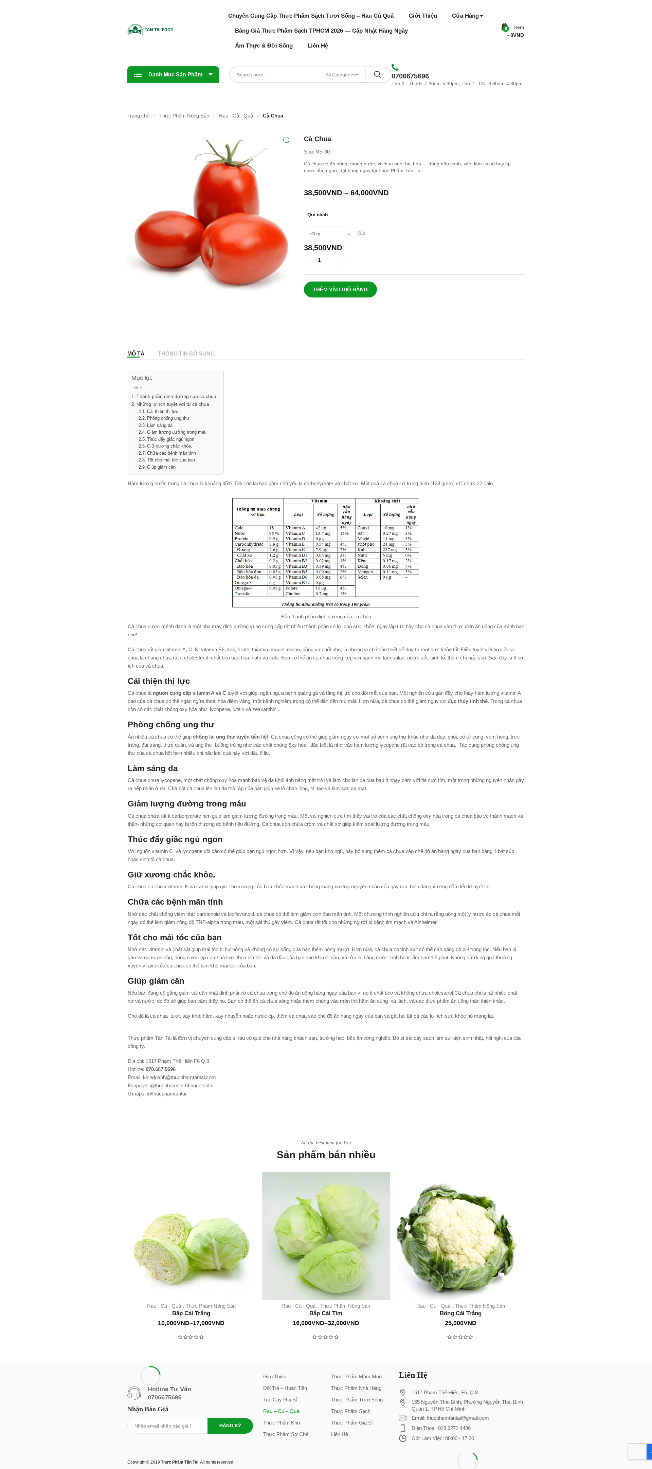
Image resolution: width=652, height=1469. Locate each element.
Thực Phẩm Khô (281, 1423)
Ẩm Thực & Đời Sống (264, 45)
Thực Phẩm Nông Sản (184, 116)
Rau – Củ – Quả (281, 1411)
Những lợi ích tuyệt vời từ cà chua (173, 404)
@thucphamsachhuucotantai (181, 1085)
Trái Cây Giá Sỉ (280, 1399)
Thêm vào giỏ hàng (340, 289)
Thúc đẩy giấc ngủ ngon (170, 439)
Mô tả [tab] (136, 354)
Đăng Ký (230, 1425)
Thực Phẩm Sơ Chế (285, 1434)
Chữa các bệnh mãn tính (171, 453)
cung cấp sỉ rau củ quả (236, 1038)
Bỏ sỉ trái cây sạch (413, 1038)
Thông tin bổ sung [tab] (186, 354)
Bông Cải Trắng (461, 1313)
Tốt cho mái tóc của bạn (171, 460)
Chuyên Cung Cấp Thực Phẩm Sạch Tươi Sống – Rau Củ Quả (311, 16)
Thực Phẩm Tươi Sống (357, 1399)
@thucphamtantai (166, 1093)
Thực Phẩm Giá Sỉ (352, 1423)
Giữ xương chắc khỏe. (169, 446)
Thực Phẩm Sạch (350, 1411)
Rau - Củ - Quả (236, 116)
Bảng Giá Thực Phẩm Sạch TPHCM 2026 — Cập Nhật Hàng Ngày (321, 31)
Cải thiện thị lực (162, 411)
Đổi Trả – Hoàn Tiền (285, 1388)
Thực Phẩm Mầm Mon (356, 1376)
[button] (287, 140)
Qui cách (317, 214)
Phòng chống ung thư (168, 418)
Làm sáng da (160, 425)
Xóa (361, 233)
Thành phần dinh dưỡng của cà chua (176, 396)
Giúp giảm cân (161, 467)
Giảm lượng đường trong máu (176, 432)
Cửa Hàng (465, 16)
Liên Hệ (318, 45)
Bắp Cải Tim (325, 1313)
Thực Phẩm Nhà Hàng (356, 1388)
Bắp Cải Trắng (191, 1313)
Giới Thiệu (423, 16)
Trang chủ (138, 116)
